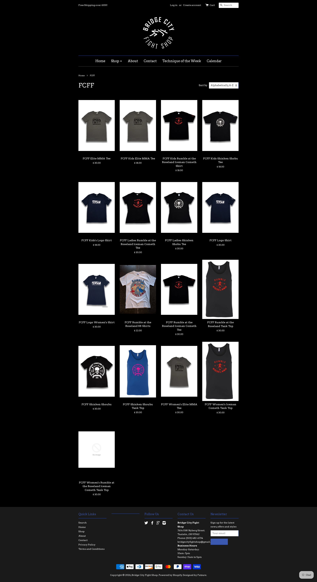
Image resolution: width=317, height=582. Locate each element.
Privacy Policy (86, 544)
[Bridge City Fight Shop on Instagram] (164, 523)
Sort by (203, 85)
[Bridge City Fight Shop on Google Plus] (158, 523)
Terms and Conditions (91, 549)
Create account (192, 5)
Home (100, 61)
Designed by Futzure (194, 575)
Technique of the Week (181, 61)
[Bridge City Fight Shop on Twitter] (146, 523)
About (133, 61)
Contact (150, 61)
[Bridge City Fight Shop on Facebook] (152, 523)
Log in (173, 5)
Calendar (214, 61)
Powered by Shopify (170, 575)
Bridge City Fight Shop (145, 575)
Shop (115, 61)
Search (82, 522)
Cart (212, 5)
